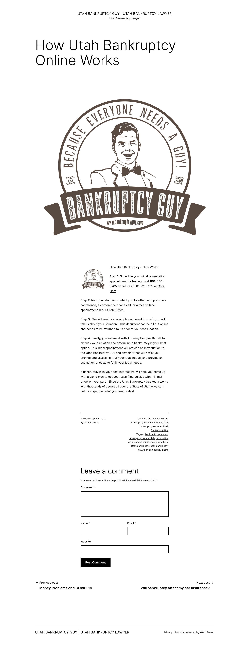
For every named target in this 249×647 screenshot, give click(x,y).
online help (162, 442)
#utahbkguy (161, 418)
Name (85, 523)
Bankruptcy (137, 422)
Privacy (168, 632)
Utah (147, 386)
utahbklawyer (91, 422)
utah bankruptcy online (155, 449)
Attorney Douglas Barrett (144, 338)
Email (131, 523)
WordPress (206, 632)
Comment (88, 487)
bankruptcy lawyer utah (142, 438)
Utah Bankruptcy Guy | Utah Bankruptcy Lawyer (124, 14)
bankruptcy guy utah (156, 434)
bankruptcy (90, 372)
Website (86, 541)
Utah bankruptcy (140, 445)
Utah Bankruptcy (153, 422)
